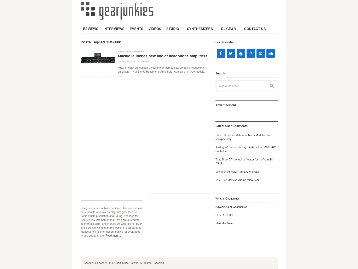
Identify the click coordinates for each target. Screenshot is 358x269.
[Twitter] (231, 53)
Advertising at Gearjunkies (231, 207)
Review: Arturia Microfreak (243, 171)
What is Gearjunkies (227, 198)
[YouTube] (241, 53)
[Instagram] (251, 53)
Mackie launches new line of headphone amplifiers (162, 56)
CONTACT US (224, 215)
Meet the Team (224, 223)
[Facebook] (221, 53)
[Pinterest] (260, 53)
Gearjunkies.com (94, 263)
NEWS (121, 51)
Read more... (113, 235)
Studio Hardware (135, 51)
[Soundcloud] (270, 53)
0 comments (144, 61)
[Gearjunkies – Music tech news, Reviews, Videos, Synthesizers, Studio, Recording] (117, 10)
